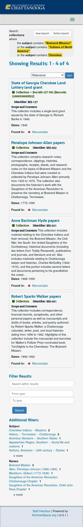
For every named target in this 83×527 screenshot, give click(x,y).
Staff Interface (41, 511)
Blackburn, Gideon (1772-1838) (29, 473)
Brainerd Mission (20, 465)
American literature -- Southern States (33, 438)
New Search (42, 33)
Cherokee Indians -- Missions (28, 430)
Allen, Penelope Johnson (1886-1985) (33, 469)
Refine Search (61, 33)
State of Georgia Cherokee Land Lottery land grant (38, 85)
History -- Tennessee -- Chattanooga (33, 434)
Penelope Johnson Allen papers (38, 142)
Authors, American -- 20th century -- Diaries (37, 450)
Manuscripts (40, 132)
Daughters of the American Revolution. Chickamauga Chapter (33, 479)
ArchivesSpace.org (44, 515)
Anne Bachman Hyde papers (35, 220)
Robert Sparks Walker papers (36, 296)
